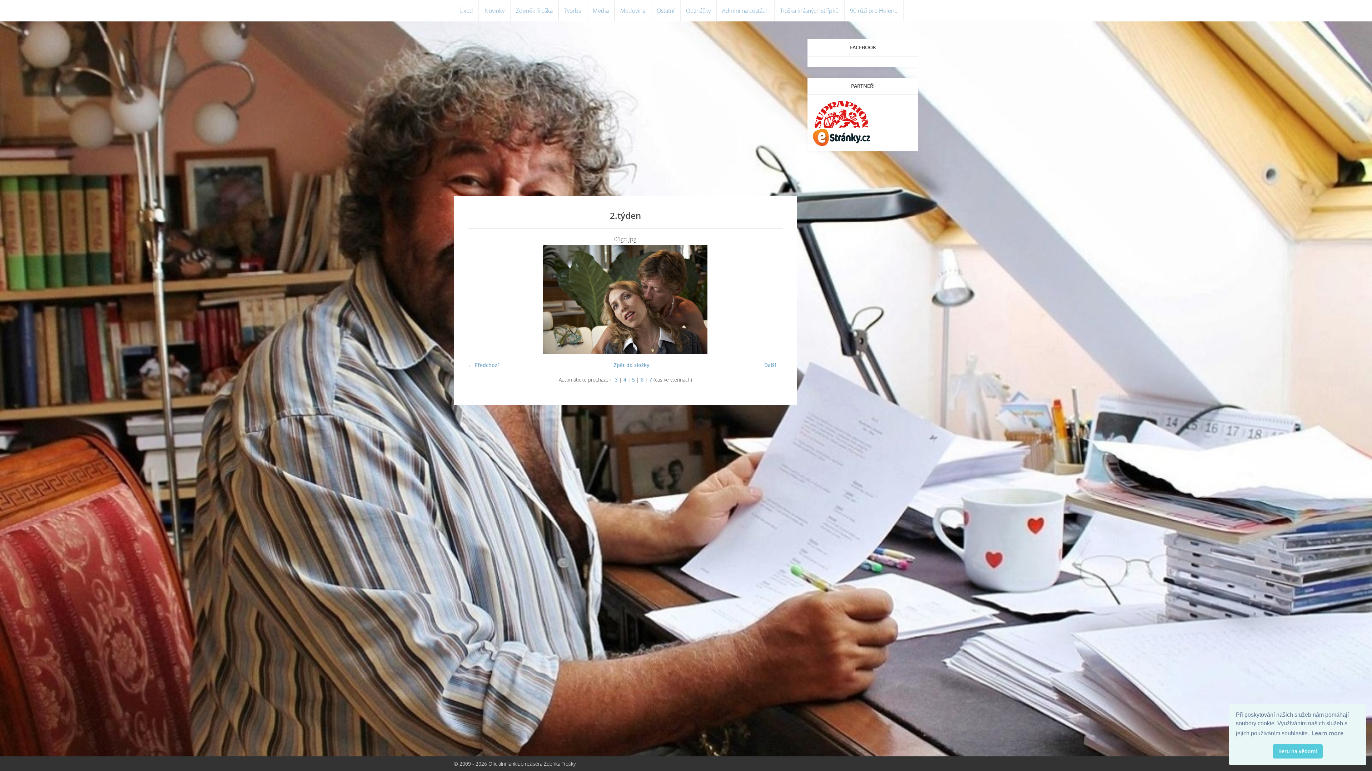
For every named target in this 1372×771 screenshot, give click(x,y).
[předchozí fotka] (480, 299)
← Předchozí (483, 365)
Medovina (632, 11)
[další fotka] (771, 299)
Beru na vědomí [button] (1297, 751)
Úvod (466, 11)
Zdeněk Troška (534, 11)
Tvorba (572, 11)
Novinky (494, 11)
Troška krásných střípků (809, 11)
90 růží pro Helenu (874, 11)
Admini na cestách (745, 11)
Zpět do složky (632, 365)
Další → (773, 365)
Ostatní (666, 11)
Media (601, 11)
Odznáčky (698, 11)
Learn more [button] (1327, 733)
